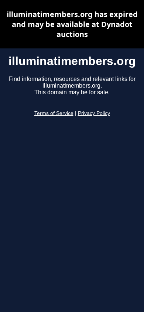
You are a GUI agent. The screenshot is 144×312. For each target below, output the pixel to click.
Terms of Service (53, 113)
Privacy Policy (94, 113)
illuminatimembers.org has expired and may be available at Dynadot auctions (72, 24)
